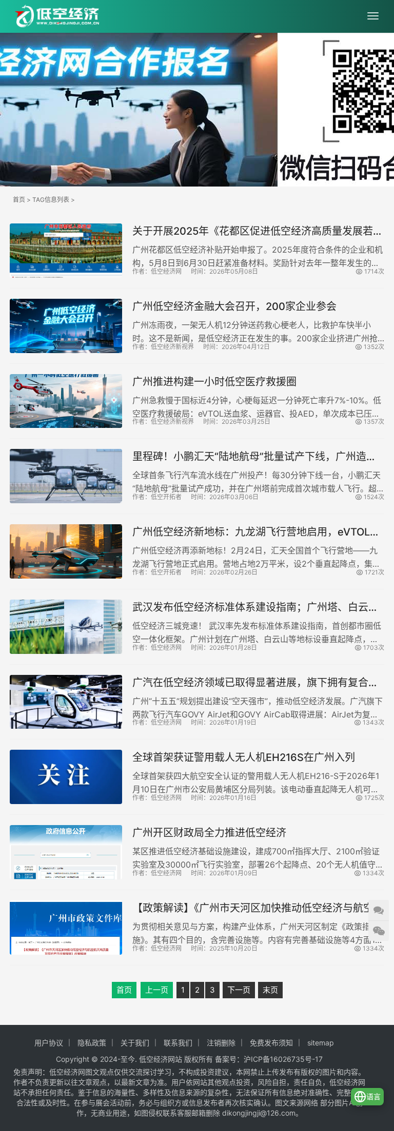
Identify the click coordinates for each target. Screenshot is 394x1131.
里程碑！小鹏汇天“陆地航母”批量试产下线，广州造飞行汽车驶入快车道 (254, 456)
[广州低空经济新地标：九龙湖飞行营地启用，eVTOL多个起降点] (66, 551)
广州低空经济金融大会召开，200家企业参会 (234, 306)
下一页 (238, 990)
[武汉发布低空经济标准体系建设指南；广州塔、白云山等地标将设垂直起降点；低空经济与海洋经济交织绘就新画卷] (66, 627)
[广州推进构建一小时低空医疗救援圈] (66, 401)
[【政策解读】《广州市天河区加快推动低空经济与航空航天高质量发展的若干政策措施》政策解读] (66, 927)
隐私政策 (91, 1042)
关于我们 (135, 1042)
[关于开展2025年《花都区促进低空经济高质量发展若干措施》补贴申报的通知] (66, 250)
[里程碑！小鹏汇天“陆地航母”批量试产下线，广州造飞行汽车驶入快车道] (66, 476)
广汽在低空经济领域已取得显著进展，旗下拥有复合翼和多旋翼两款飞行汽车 (255, 682)
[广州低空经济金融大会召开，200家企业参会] (66, 326)
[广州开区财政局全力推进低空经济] (66, 852)
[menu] (373, 16)
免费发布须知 (271, 1042)
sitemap (320, 1042)
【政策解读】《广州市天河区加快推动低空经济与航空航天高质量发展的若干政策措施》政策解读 (258, 908)
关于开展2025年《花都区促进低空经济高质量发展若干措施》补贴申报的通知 (257, 231)
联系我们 (178, 1042)
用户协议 (48, 1042)
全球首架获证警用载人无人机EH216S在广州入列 (243, 757)
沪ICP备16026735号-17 (283, 1059)
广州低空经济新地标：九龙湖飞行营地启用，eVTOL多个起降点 (256, 532)
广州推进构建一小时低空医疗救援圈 (214, 382)
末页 (270, 990)
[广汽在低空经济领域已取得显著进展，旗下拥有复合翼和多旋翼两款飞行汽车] (66, 702)
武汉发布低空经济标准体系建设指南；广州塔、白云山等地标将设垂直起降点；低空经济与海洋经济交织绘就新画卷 (255, 607)
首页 (19, 199)
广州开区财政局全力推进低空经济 (209, 833)
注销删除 (221, 1042)
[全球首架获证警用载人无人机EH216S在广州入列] (66, 777)
